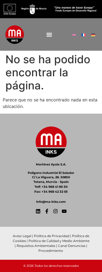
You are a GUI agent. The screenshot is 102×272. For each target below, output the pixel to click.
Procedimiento (51, 251)
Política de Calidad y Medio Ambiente (59, 241)
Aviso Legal (22, 236)
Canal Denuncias (71, 246)
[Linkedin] (38, 211)
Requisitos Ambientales (36, 246)
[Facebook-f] (46, 211)
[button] (49, 34)
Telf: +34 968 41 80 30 (51, 187)
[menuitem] (74, 34)
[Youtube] (64, 211)
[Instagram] (55, 211)
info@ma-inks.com (51, 202)
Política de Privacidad (51, 236)
